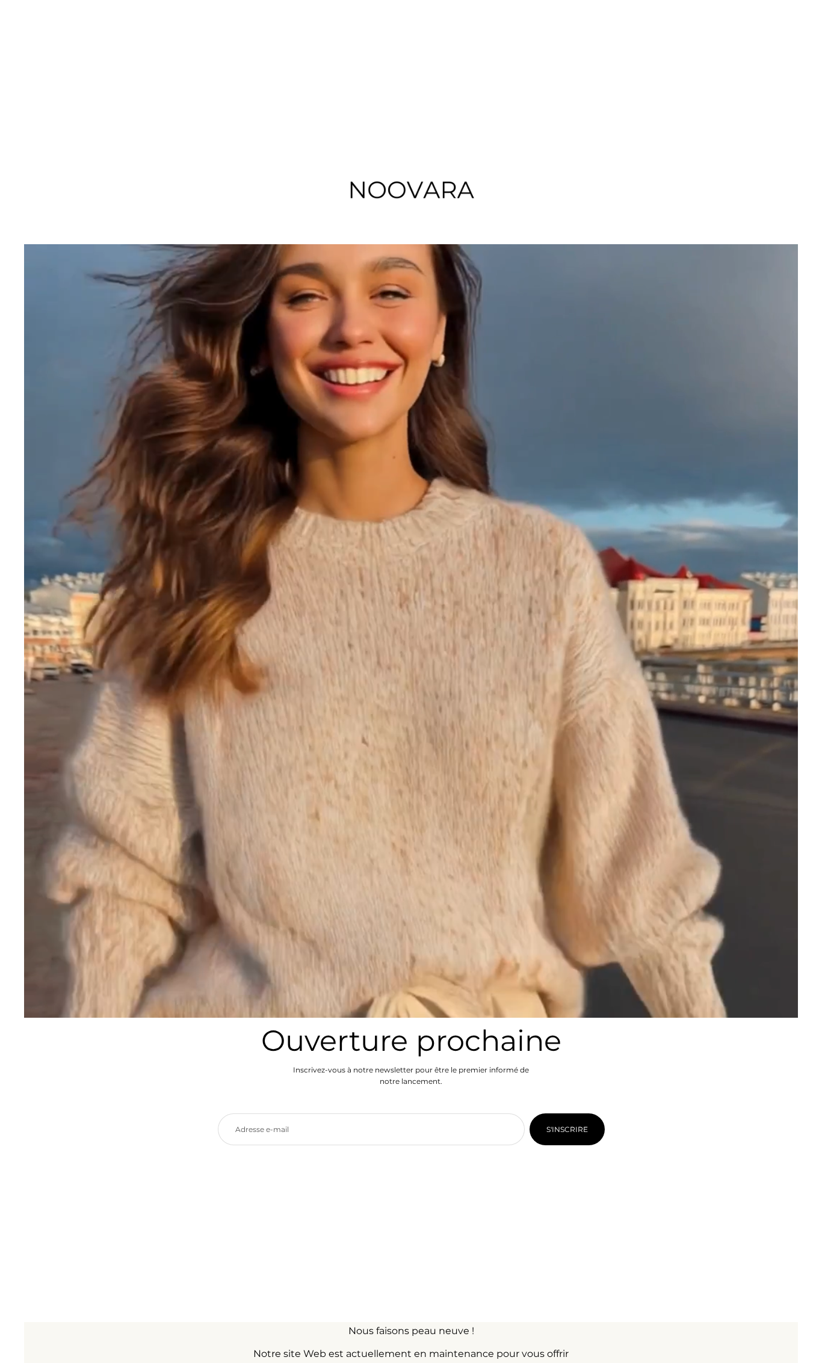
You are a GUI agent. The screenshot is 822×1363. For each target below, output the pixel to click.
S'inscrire (567, 1129)
